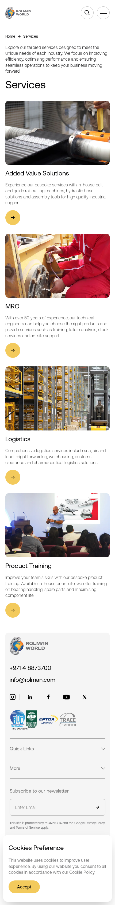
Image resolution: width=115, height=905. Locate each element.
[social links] (13, 697)
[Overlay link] (57, 163)
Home (10, 36)
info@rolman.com (32, 679)
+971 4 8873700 (30, 668)
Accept (24, 886)
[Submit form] (97, 808)
